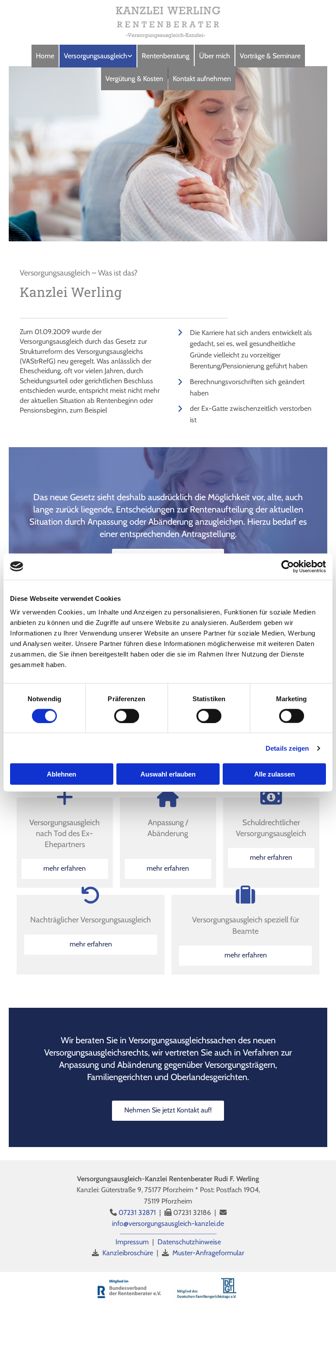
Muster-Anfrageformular (208, 1253)
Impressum (132, 1242)
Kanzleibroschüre (127, 1253)
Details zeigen (287, 748)
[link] (98, 56)
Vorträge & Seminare (270, 56)
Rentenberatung (165, 56)
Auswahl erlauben (168, 774)
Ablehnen (61, 774)
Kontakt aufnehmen (202, 78)
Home (45, 56)
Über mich (214, 56)
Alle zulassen (274, 774)
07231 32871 (137, 1212)
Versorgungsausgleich (95, 56)
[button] (64, 869)
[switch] (126, 716)
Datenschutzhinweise (189, 1242)
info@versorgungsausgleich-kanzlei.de (168, 1223)
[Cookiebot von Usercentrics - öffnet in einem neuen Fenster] (287, 566)
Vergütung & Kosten (134, 78)
